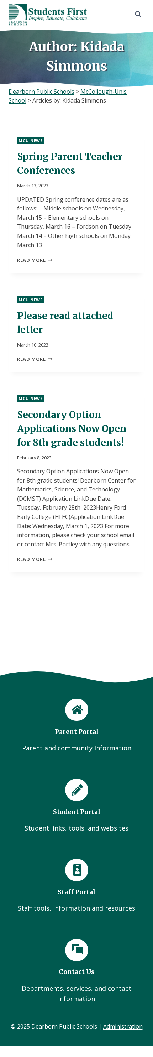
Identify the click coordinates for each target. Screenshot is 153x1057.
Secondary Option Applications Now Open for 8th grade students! (71, 428)
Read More (35, 260)
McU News (31, 140)
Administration (123, 1026)
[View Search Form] (138, 14)
